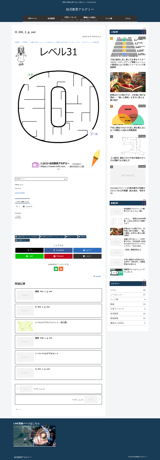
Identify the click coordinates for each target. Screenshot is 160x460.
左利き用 (96, 42)
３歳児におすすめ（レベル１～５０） (68, 42)
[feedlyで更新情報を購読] (56, 269)
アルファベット (87, 42)
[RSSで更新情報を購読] (61, 269)
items (24, 42)
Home (17, 42)
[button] (87, 256)
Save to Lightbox (20, 193)
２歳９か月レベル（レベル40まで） (42, 42)
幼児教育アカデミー (23, 240)
